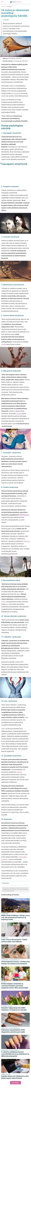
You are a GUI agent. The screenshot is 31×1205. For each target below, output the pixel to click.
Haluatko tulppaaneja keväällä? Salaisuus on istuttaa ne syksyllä (13, 1009)
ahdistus (19, 772)
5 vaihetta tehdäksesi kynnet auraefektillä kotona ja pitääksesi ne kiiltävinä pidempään (15, 1054)
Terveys (3, 6)
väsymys (26, 541)
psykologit (15, 93)
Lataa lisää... (15, 1082)
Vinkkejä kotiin (5, 1074)
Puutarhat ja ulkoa (7, 1006)
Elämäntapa (4, 913)
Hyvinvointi (4, 937)
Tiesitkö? (4, 982)
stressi (3, 601)
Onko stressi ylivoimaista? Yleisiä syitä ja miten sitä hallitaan (14, 941)
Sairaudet (9, 6)
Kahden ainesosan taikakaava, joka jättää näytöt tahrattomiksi (15, 1077)
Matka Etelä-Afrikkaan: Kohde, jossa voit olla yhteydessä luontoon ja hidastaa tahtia (15, 917)
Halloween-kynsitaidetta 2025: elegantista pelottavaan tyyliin (13, 1031)
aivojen (3, 344)
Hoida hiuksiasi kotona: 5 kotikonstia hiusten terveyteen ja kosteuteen (15, 963)
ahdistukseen (24, 515)
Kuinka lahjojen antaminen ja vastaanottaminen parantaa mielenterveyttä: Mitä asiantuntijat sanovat (14, 986)
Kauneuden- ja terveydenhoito (10, 960)
